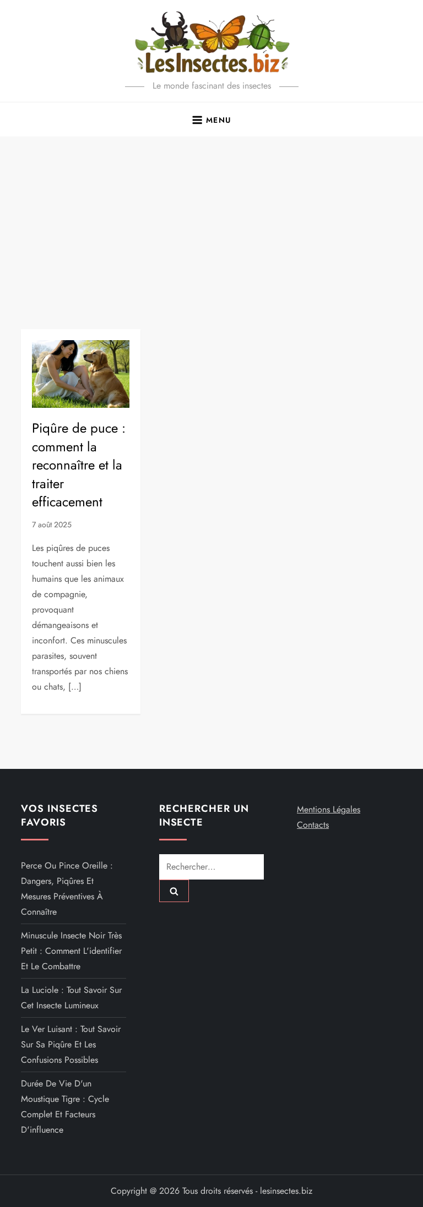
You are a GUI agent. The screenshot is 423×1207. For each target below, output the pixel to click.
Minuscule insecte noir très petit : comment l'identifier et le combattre (71, 951)
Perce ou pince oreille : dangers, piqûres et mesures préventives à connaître (67, 888)
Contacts (313, 824)
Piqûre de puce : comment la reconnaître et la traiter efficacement (79, 464)
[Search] (174, 891)
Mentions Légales (328, 809)
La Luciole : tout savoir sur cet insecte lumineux (71, 998)
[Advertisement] (211, 219)
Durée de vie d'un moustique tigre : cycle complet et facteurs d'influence (65, 1106)
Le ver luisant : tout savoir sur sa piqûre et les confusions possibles (71, 1044)
